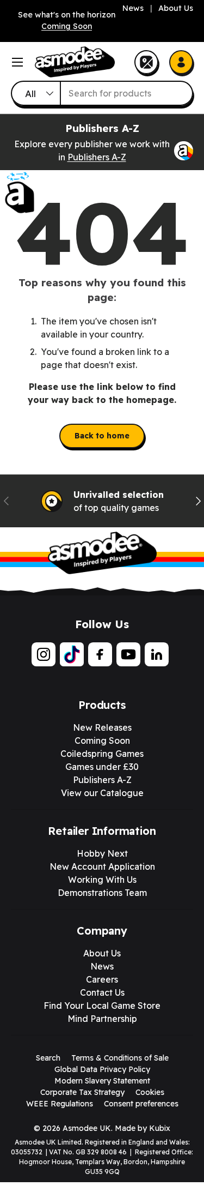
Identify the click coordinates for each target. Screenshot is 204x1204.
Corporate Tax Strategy (82, 1092)
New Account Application (102, 866)
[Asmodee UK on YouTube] (128, 654)
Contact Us (102, 992)
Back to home (102, 436)
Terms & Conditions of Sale (120, 1058)
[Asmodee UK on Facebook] (100, 654)
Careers (102, 979)
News (133, 8)
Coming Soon (66, 26)
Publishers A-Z (96, 157)
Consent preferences (141, 1104)
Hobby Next (102, 853)
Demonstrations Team (102, 892)
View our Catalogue (102, 792)
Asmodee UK (87, 1128)
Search (48, 1058)
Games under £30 (102, 766)
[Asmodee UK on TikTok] (72, 654)
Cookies (149, 1092)
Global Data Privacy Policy (102, 1069)
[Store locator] (146, 62)
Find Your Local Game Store (102, 1005)
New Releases (102, 727)
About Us (175, 8)
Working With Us (102, 879)
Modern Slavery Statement (102, 1081)
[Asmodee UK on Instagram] (43, 654)
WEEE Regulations (59, 1104)
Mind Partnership (102, 1018)
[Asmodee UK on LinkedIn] (157, 654)
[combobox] (102, 93)
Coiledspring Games (102, 753)
